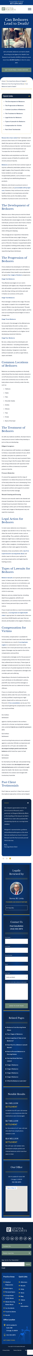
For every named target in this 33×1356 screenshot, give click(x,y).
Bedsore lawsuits (7, 577)
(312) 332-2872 (16, 929)
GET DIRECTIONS (9, 1340)
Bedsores (5, 164)
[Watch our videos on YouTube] (29, 1238)
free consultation (14, 703)
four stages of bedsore (15, 275)
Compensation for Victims (13, 125)
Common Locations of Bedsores (15, 109)
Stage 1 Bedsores (12, 1065)
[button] (3, 858)
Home (3, 81)
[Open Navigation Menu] (29, 9)
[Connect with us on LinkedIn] (12, 1238)
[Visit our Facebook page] (3, 1238)
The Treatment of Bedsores (14, 113)
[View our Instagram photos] (16, 1238)
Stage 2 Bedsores (12, 1069)
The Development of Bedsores (15, 101)
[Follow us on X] (7, 1238)
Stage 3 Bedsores (12, 1073)
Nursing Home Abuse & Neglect (16, 81)
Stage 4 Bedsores (12, 1077)
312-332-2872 (16, 1182)
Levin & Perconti (21, 1346)
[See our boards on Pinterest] (21, 1238)
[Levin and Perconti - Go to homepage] (9, 9)
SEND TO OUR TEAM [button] (16, 1006)
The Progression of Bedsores (14, 105)
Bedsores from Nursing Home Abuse (13, 84)
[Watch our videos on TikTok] (25, 1238)
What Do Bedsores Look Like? (16, 1081)
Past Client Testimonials (12, 129)
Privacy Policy (6, 1350)
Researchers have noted (9, 138)
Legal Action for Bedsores (13, 117)
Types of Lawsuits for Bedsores (15, 121)
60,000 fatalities (15, 60)
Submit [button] (28, 1264)
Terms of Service (17, 1350)
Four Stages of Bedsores (15, 1034)
